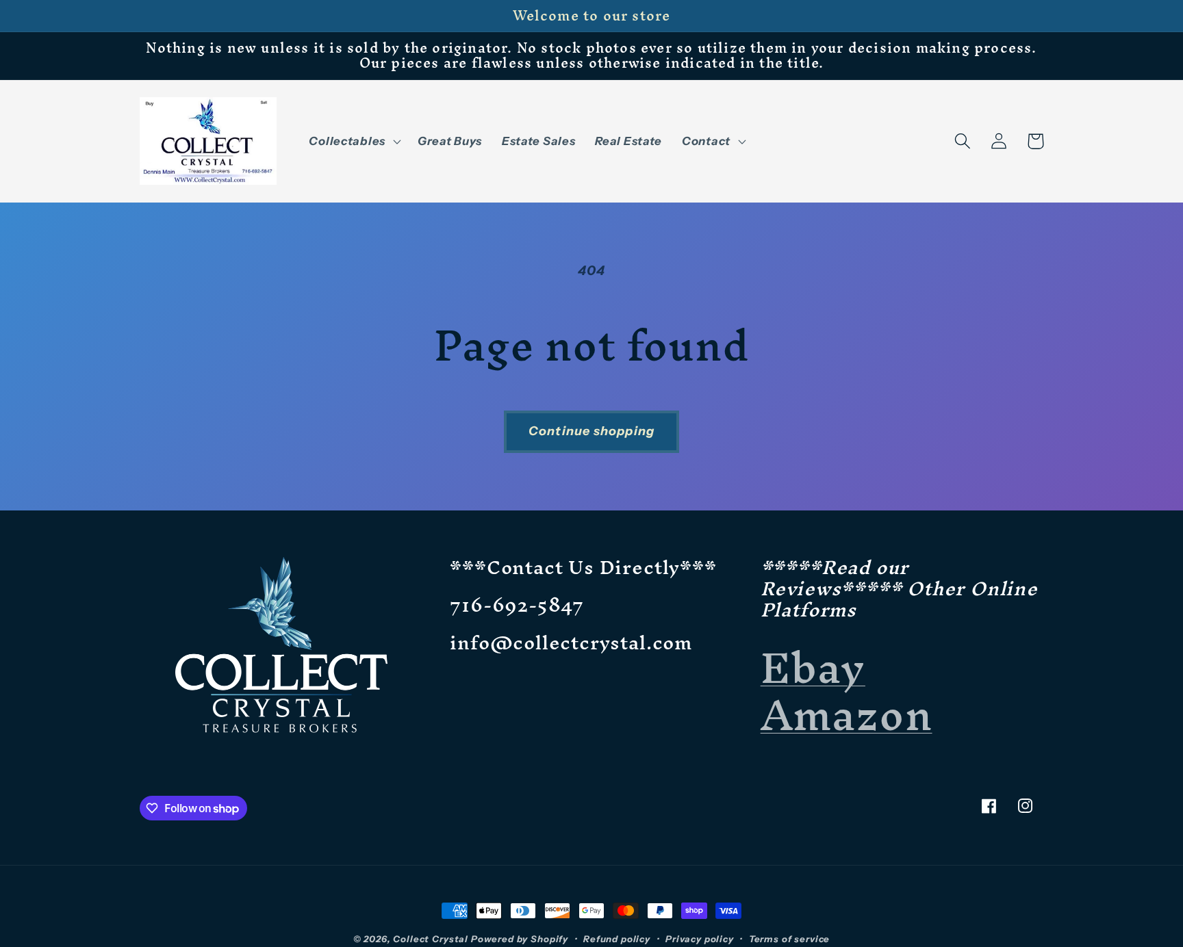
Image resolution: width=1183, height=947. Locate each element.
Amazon (846, 714)
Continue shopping (591, 431)
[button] (353, 141)
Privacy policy (699, 938)
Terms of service (789, 938)
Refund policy (616, 938)
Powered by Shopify (519, 938)
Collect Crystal (430, 938)
